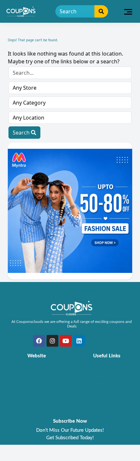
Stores (36, 392)
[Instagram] (52, 341)
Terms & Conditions (106, 367)
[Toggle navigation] (128, 11)
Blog (37, 379)
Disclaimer (106, 392)
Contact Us (36, 404)
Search (22, 132)
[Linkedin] (79, 341)
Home (36, 367)
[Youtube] (66, 341)
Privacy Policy (107, 379)
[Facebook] (39, 341)
